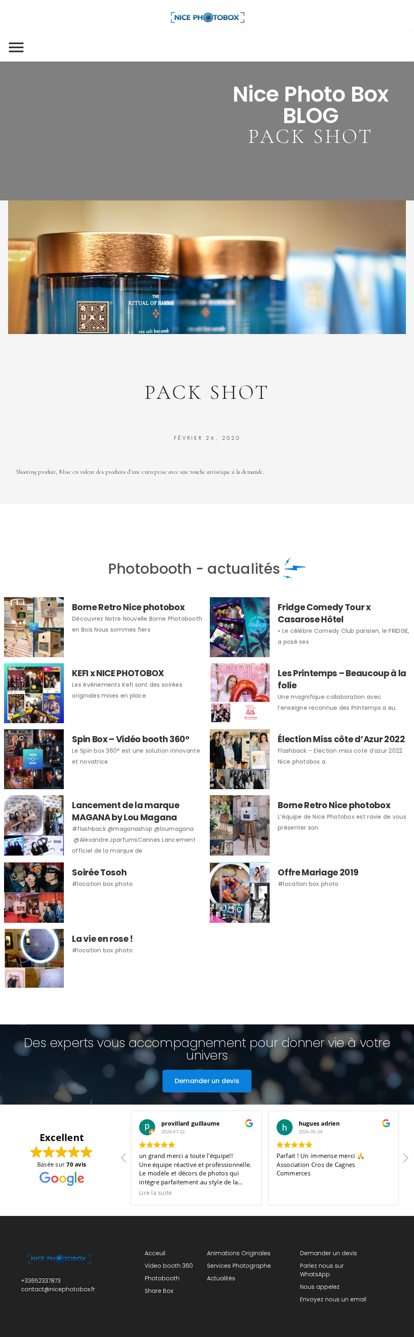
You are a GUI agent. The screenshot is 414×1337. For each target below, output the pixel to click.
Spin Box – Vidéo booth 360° (130, 739)
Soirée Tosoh (99, 872)
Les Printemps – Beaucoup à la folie (342, 679)
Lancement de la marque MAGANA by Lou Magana (125, 811)
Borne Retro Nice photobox (128, 607)
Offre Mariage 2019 (318, 872)
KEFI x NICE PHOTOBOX (118, 673)
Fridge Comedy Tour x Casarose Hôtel (324, 613)
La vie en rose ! (102, 939)
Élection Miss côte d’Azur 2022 (341, 739)
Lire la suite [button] (155, 1192)
